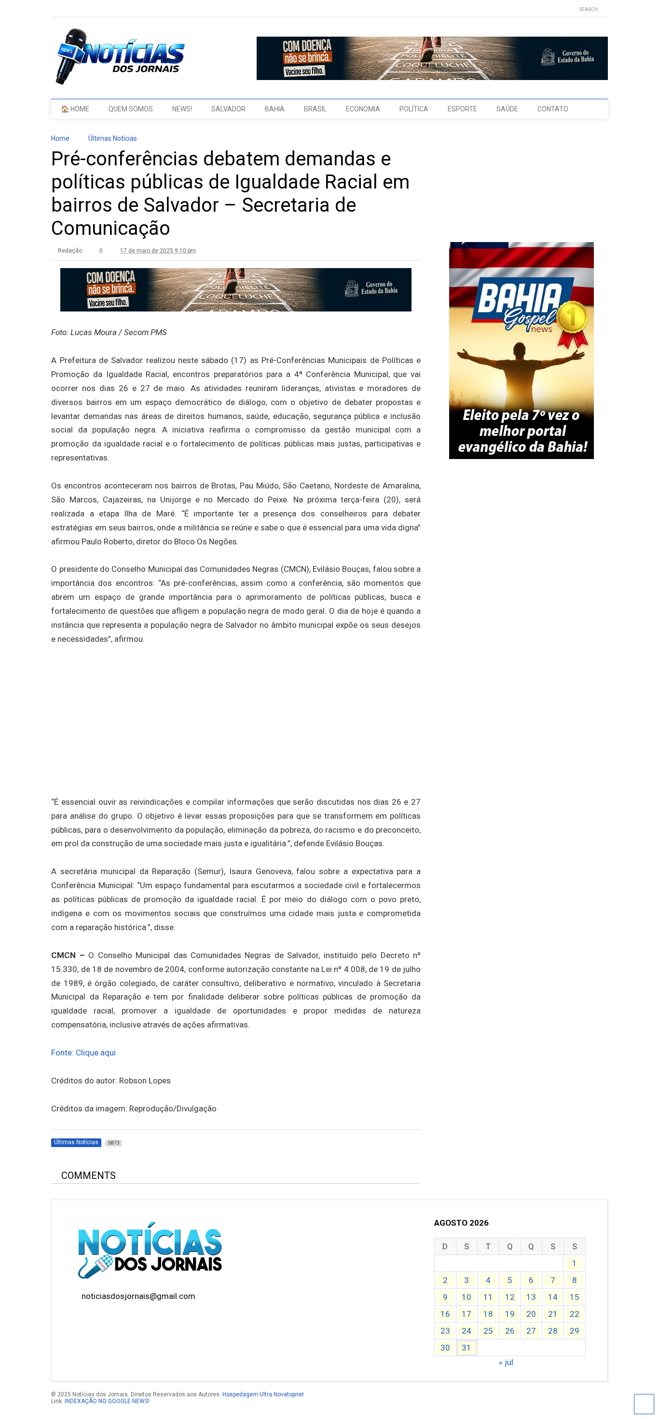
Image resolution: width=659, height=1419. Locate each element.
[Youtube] (55, 9)
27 (531, 1331)
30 (445, 1347)
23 (445, 1331)
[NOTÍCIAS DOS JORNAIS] (118, 82)
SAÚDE (507, 109)
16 (445, 1314)
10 (466, 1297)
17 (466, 1314)
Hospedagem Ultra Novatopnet (263, 1394)
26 (510, 1331)
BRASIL (315, 109)
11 (488, 1297)
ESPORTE (462, 109)
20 (531, 1314)
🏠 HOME (75, 109)
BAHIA (275, 109)
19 (510, 1314)
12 (510, 1297)
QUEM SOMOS (131, 109)
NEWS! (182, 109)
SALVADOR (228, 109)
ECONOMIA (363, 109)
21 (553, 1314)
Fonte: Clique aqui (83, 1052)
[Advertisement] (236, 735)
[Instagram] (85, 9)
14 (553, 1297)
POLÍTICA (413, 109)
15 (574, 1297)
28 (553, 1331)
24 (466, 1331)
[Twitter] (70, 9)
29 (574, 1331)
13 (531, 1297)
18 (488, 1314)
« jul (506, 1362)
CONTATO (552, 109)
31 (466, 1347)
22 (574, 1314)
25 (488, 1331)
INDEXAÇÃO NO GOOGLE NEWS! (107, 1401)
